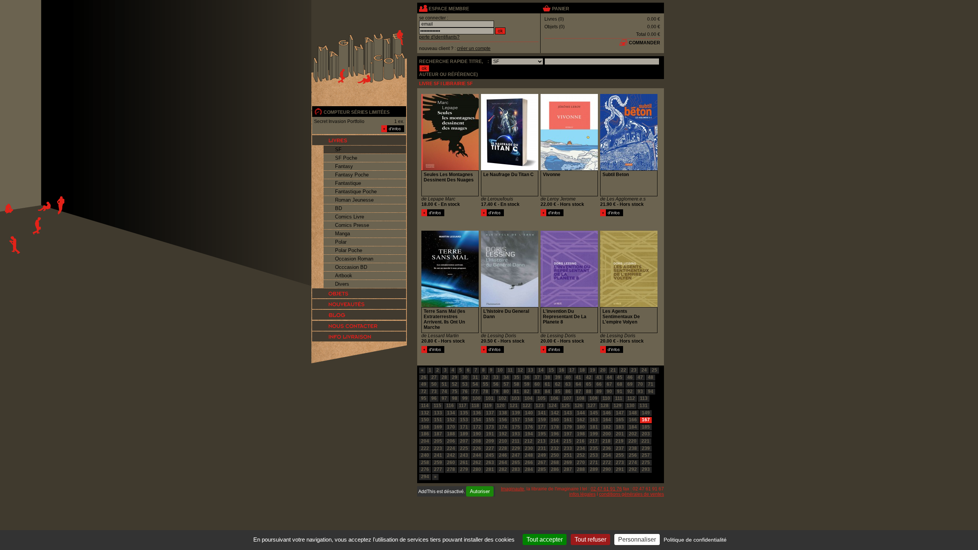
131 (644, 405)
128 (605, 405)
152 (451, 419)
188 (451, 434)
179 (568, 427)
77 (475, 391)
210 (503, 441)
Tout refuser (590, 539)
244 (477, 455)
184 (633, 427)
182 (607, 427)
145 (594, 413)
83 (537, 391)
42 (588, 377)
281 (490, 469)
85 (557, 391)
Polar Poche (348, 250)
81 (516, 391)
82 (526, 391)
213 (542, 441)
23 (633, 370)
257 (646, 455)
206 (451, 441)
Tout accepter (544, 539)
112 (631, 398)
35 (516, 377)
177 (542, 427)
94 (650, 391)
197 (568, 434)
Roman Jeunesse (354, 200)
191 (490, 434)
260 (451, 462)
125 (566, 405)
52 (454, 384)
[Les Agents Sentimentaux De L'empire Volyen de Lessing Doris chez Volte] (628, 305)
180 (581, 427)
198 (581, 434)
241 (438, 455)
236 (607, 448)
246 (503, 455)
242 (451, 455)
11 (510, 370)
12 (520, 370)
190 (477, 434)
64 (578, 384)
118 (475, 405)
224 (451, 448)
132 (425, 413)
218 (606, 441)
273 (620, 462)
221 (645, 441)
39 (557, 377)
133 (438, 413)
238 (633, 448)
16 (561, 370)
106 (555, 398)
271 (594, 462)
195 (542, 434)
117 (462, 405)
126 (579, 405)
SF (338, 149)
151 (438, 419)
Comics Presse (352, 225)
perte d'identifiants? (439, 37)
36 (526, 377)
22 (623, 370)
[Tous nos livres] (359, 140)
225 (464, 448)
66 (599, 384)
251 (568, 455)
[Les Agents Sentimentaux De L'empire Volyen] (611, 351)
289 (594, 469)
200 (607, 434)
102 (503, 398)
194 (529, 434)
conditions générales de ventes (631, 494)
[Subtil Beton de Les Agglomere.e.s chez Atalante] (628, 168)
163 (594, 419)
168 (425, 427)
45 (619, 377)
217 (593, 441)
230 (529, 448)
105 (542, 398)
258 (425, 462)
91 (619, 391)
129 (618, 405)
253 (594, 455)
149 (646, 413)
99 (465, 398)
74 (444, 391)
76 (465, 391)
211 (516, 441)
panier (560, 8)
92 (630, 391)
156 (503, 419)
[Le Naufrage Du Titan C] (492, 214)
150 (425, 419)
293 (646, 469)
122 (527, 405)
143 (568, 413)
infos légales (582, 494)
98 (454, 398)
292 (633, 469)
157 (516, 419)
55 (485, 384)
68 (619, 384)
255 (620, 455)
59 (526, 384)
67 (609, 384)
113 (644, 398)
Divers (342, 284)
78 (485, 391)
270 (581, 462)
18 (582, 370)
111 (618, 398)
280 (477, 469)
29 (454, 377)
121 (514, 405)
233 (568, 448)
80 (506, 391)
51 (444, 384)
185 (646, 427)
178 (555, 427)
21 (613, 370)
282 (503, 469)
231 (542, 448)
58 (516, 384)
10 (500, 370)
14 (541, 370)
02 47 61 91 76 (606, 489)
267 (542, 462)
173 (490, 427)
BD (338, 208)
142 (555, 413)
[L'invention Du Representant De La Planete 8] (552, 351)
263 (490, 462)
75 (454, 391)
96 (434, 398)
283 (516, 469)
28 (444, 377)
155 (490, 419)
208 (477, 441)
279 (464, 469)
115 (437, 405)
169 (438, 427)
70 (640, 384)
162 (581, 419)
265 (516, 462)
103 (516, 398)
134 (451, 413)
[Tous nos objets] (359, 293)
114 (425, 405)
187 (438, 434)
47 (640, 377)
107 (567, 398)
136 (477, 413)
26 (423, 377)
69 (630, 384)
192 (503, 434)
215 (567, 441)
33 (496, 377)
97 (444, 398)
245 (490, 455)
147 (620, 413)
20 (603, 370)
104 (529, 398)
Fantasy (344, 166)
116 (450, 405)
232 (555, 448)
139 (516, 413)
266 (529, 462)
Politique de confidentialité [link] (695, 540)
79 (496, 391)
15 (551, 370)
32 (485, 377)
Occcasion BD (351, 267)
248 (529, 455)
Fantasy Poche (352, 175)
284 (529, 469)
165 (620, 419)
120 (501, 405)
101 (490, 398)
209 (490, 441)
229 (516, 448)
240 (425, 455)
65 (588, 384)
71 (650, 384)
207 (464, 441)
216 (580, 441)
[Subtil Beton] (611, 214)
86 (568, 391)
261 (464, 462)
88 (588, 391)
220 (632, 441)
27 (434, 377)
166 (633, 419)
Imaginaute (512, 489)
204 (425, 441)
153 (464, 419)
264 (503, 462)
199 (594, 434)
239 (646, 448)
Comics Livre (349, 217)
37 (537, 377)
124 (553, 405)
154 (477, 419)
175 (516, 427)
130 (631, 405)
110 (606, 398)
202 (633, 434)
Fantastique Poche (356, 191)
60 (537, 384)
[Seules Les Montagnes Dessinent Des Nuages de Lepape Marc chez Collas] (450, 168)
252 (581, 455)
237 (620, 448)
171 (464, 427)
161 (568, 419)
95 (423, 398)
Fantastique (348, 183)
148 (633, 413)
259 (438, 462)
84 (547, 391)
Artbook (343, 275)
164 (607, 419)
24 (644, 370)
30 (465, 377)
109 (593, 398)
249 (542, 455)
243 (464, 455)
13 (530, 370)
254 (607, 455)
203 (646, 434)
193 (516, 434)
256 (633, 455)
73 (434, 391)
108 (580, 398)
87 (578, 391)
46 (630, 377)
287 (568, 469)
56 (496, 384)
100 (477, 398)
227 (490, 448)
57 (506, 384)
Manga (342, 233)
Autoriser (480, 491)
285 (542, 469)
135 (464, 413)
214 (555, 441)
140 (529, 413)
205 (438, 441)
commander (644, 42)
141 (542, 413)
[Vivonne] (552, 214)
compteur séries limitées (357, 112)
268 (555, 462)
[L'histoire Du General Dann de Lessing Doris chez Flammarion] (509, 305)
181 (594, 427)
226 (477, 448)
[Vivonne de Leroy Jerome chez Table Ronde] (569, 168)
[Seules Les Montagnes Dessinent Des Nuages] (432, 214)
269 (568, 462)
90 (609, 391)
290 (607, 469)
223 (438, 448)
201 (620, 434)
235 (594, 448)
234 (581, 448)
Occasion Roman (354, 259)
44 (609, 377)
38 (547, 377)
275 (646, 462)
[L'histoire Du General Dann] (492, 351)
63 (568, 384)
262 (477, 462)
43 (599, 377)
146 (607, 413)
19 (592, 370)
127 (592, 405)
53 (465, 384)
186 (425, 434)
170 (451, 427)
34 (506, 377)
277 (438, 469)
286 (555, 469)
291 (620, 469)
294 (425, 476)
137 (490, 413)
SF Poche (346, 158)
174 (503, 427)
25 (654, 370)
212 (529, 441)
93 (640, 391)
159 (542, 419)
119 (488, 405)
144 (581, 413)
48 (650, 377)
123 (540, 405)
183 (620, 427)
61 (547, 384)
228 (503, 448)
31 (475, 377)
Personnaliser (637, 539)
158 (529, 419)
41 (578, 377)
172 (477, 427)
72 (423, 391)
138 (503, 413)
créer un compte (474, 48)
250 (555, 455)
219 (619, 441)
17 (572, 370)
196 (555, 434)
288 (581, 469)
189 (464, 434)
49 (423, 384)
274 (633, 462)
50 (434, 384)
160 (555, 419)
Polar (341, 242)
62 (557, 384)
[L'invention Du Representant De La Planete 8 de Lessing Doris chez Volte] (569, 305)
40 (568, 377)
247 (516, 455)
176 (529, 427)
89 (599, 391)
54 (475, 384)
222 (425, 448)
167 (646, 419)
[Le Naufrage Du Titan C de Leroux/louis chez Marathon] (509, 168)
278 (451, 469)
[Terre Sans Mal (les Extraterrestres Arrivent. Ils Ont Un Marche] (432, 351)
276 (425, 469)
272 (607, 462)
